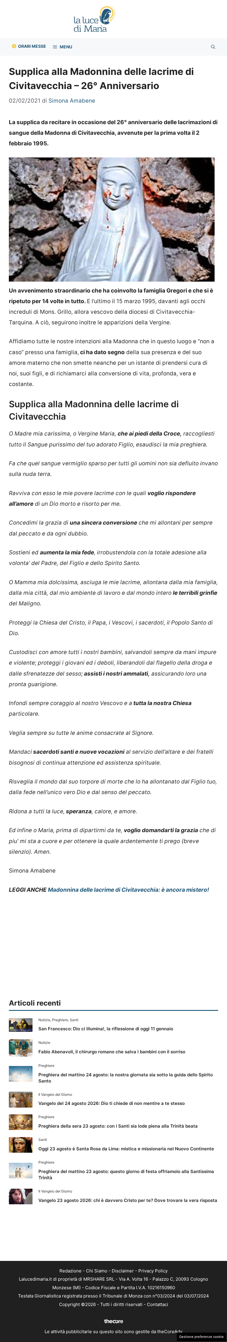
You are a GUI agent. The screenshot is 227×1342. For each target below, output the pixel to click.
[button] (213, 47)
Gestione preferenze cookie (201, 1337)
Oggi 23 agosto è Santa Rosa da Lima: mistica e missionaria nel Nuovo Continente (126, 1149)
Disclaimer (123, 1271)
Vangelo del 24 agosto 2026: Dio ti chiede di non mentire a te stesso (111, 1103)
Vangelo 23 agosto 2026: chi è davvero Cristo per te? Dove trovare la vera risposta (127, 1200)
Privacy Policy (153, 1271)
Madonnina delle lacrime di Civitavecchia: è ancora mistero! (128, 889)
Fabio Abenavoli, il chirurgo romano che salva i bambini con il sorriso (111, 1051)
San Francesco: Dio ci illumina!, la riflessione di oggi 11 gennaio (105, 1028)
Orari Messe (32, 46)
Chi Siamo (96, 1271)
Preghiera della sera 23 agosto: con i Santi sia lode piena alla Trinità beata (118, 1126)
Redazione (70, 1271)
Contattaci (157, 1304)
